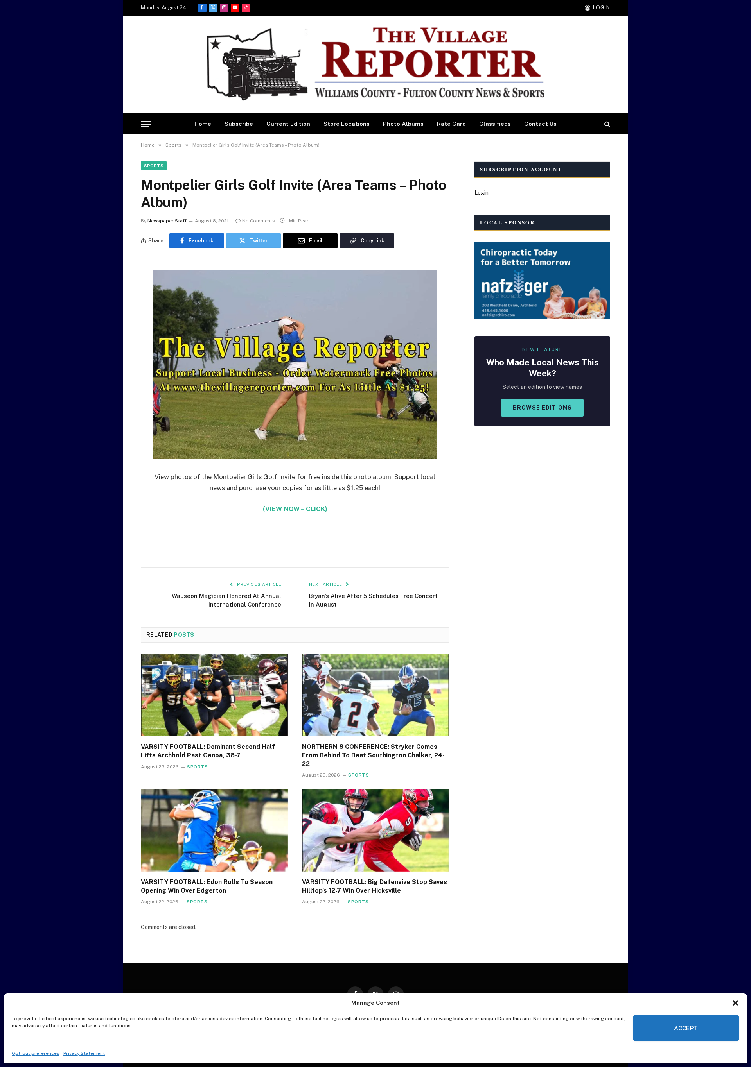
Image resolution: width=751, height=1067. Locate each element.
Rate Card (451, 123)
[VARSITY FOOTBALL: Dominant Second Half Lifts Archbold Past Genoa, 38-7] (214, 695)
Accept (686, 1028)
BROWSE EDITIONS (542, 408)
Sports (153, 165)
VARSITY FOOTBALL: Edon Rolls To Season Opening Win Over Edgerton (207, 886)
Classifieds (495, 123)
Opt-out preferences (35, 1053)
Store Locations (346, 123)
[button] (735, 1003)
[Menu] (146, 124)
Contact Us (540, 123)
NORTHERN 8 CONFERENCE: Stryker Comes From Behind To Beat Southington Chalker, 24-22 (373, 755)
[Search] (606, 124)
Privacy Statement (84, 1053)
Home (202, 123)
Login (481, 193)
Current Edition (288, 123)
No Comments (258, 221)
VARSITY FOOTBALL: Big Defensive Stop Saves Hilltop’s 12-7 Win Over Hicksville (374, 886)
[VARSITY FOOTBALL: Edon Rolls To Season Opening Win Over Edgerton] (214, 830)
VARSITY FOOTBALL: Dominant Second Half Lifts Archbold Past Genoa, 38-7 (208, 751)
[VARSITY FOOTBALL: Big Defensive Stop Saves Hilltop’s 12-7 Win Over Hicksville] (375, 830)
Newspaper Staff (167, 221)
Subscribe (239, 123)
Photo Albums (403, 123)
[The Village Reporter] (375, 64)
